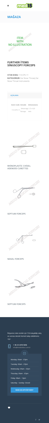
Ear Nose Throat (27, 78)
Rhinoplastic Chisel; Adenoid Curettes (19, 167)
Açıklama (14, 95)
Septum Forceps (16, 213)
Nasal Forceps (15, 259)
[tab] (24, 94)
